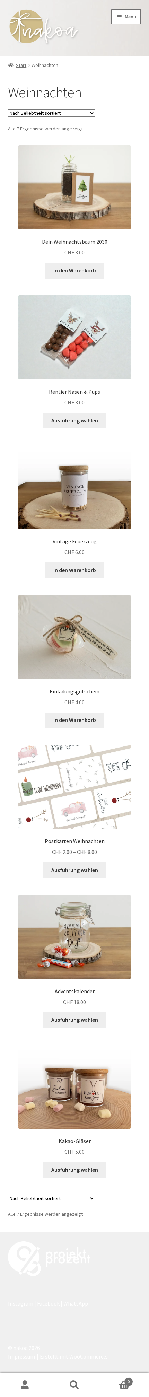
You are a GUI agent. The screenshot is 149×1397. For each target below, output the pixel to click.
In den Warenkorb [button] (74, 270)
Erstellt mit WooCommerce (73, 1356)
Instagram (20, 1303)
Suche (74, 1385)
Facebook (48, 1303)
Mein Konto (25, 1385)
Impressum (21, 1356)
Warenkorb (114, 1379)
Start (21, 65)
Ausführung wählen (74, 420)
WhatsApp (75, 1303)
